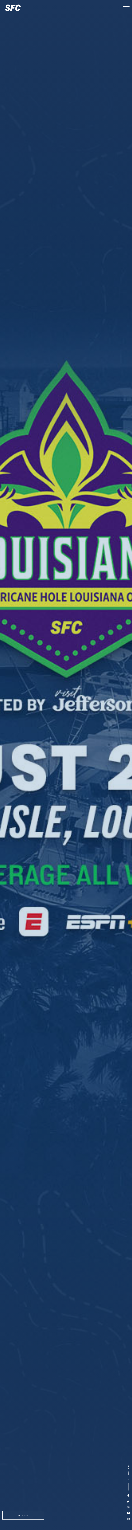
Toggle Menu (126, 8)
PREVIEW (23, 1515)
